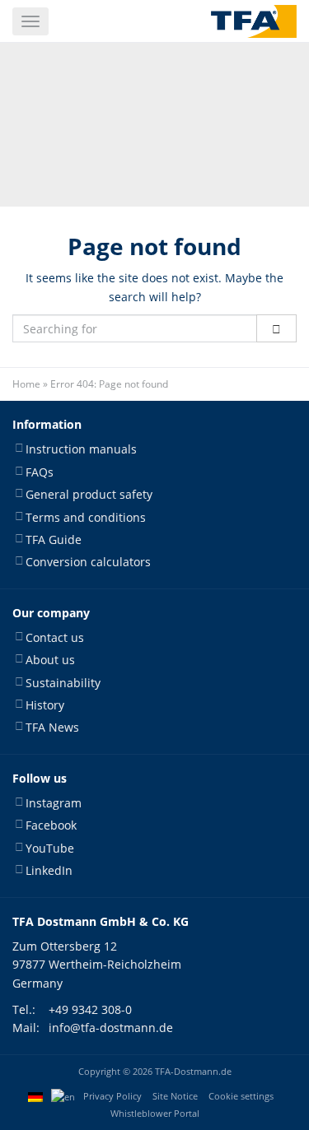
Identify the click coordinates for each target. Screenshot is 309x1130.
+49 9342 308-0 (90, 1009)
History (45, 705)
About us (50, 659)
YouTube (50, 848)
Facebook (51, 825)
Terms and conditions (86, 517)
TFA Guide (54, 539)
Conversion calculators (88, 562)
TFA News (52, 727)
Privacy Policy (112, 1096)
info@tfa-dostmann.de (111, 1027)
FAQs (40, 472)
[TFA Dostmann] (254, 21)
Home (26, 384)
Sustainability (63, 683)
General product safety (89, 494)
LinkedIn (49, 870)
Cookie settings (241, 1096)
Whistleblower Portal (154, 1113)
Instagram (54, 803)
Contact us (55, 637)
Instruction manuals (81, 449)
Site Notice (175, 1096)
